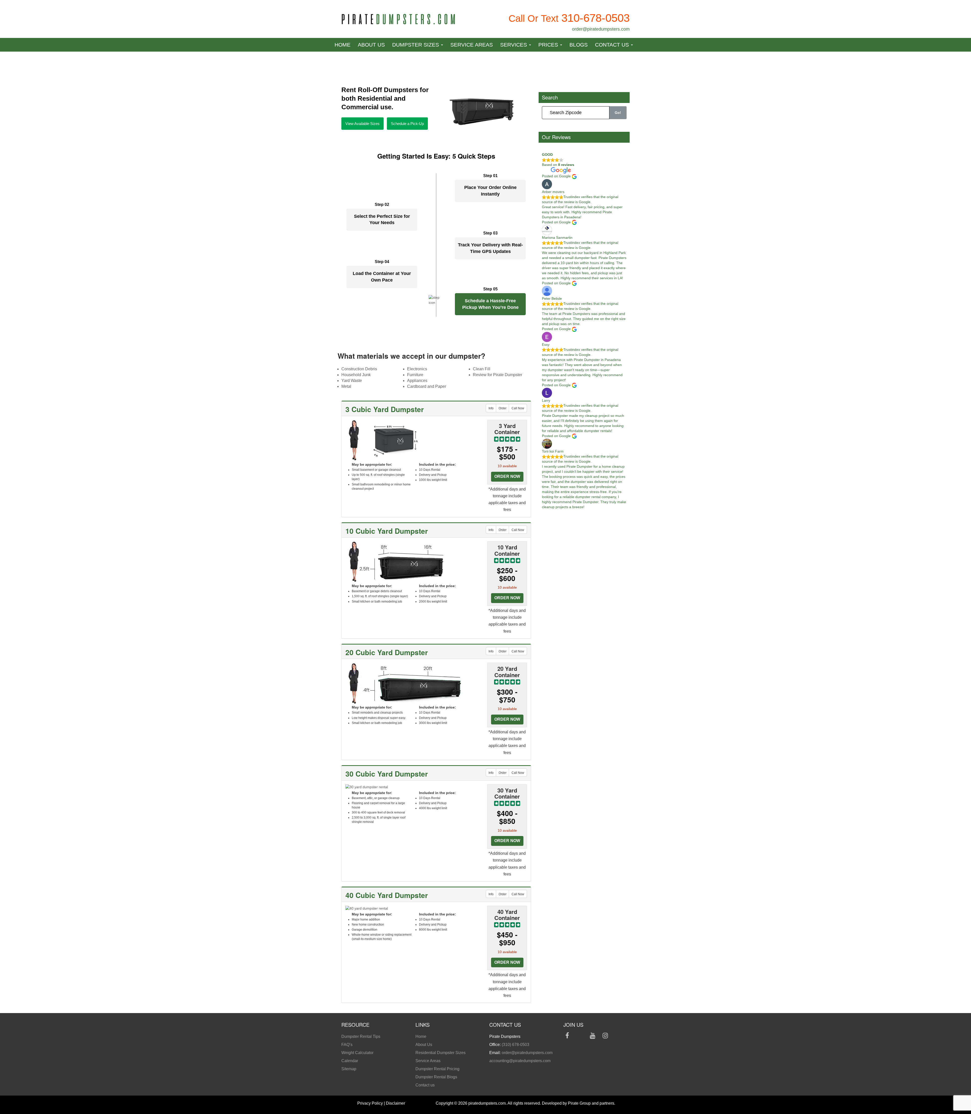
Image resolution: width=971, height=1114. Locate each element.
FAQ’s (346, 1044)
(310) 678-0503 (515, 1044)
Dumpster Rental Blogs (436, 1077)
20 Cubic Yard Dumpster (386, 652)
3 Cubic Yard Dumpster (384, 409)
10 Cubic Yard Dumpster (386, 531)
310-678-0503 (595, 18)
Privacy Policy (370, 1103)
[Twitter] (580, 1036)
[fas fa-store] (567, 1044)
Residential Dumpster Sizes (440, 1053)
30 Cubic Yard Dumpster (386, 773)
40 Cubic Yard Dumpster (386, 895)
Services (514, 45)
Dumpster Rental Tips (360, 1036)
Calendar (349, 1061)
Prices (549, 45)
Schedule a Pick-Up (407, 123)
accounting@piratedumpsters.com (519, 1061)
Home (342, 45)
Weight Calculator (357, 1053)
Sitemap (348, 1069)
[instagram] (605, 1036)
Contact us (612, 45)
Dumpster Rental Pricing (437, 1069)
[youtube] (593, 1036)
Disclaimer (395, 1103)
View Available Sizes (362, 123)
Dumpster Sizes (416, 45)
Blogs (578, 45)
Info (491, 408)
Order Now (507, 476)
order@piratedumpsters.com (601, 29)
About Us (371, 45)
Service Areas (471, 45)
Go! (618, 113)
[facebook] (567, 1036)
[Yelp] (618, 1036)
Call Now (518, 408)
